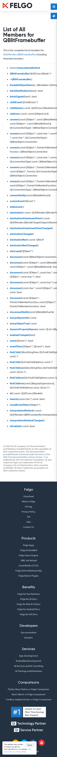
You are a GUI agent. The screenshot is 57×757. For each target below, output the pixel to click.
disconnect (16, 256)
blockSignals (17, 96)
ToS (28, 516)
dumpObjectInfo (19, 317)
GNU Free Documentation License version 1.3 (24, 457)
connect (14, 119)
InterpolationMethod (28, 67)
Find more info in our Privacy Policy (17, 750)
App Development (28, 655)
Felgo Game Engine (28, 555)
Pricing (28, 506)
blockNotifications (20, 90)
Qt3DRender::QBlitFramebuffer (19, 54)
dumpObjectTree (19, 323)
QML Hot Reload (29, 560)
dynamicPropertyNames (23, 329)
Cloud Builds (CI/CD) (28, 565)
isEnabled (15, 426)
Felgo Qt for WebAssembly (28, 570)
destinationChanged (21, 233)
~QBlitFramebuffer (20, 79)
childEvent (16, 102)
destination (16, 212)
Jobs (28, 521)
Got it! (30, 745)
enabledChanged (19, 334)
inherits (14, 399)
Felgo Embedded (28, 550)
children (14, 113)
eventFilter (16, 346)
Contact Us (28, 526)
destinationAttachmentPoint (26, 218)
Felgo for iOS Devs (29, 614)
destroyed (15, 251)
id (11, 393)
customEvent (17, 201)
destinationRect (18, 239)
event (13, 340)
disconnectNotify (19, 312)
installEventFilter (19, 404)
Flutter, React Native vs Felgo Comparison (28, 689)
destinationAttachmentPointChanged (31, 228)
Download (28, 496)
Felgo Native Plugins (28, 575)
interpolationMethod (21, 410)
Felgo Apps (28, 545)
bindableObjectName (22, 85)
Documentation (28, 632)
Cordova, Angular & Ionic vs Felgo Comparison (28, 699)
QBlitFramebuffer (19, 73)
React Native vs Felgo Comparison (28, 694)
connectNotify (17, 195)
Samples (28, 637)
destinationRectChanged (23, 245)
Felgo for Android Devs (28, 609)
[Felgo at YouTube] (41, 742)
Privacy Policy (28, 511)
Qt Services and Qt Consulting (28, 665)
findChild (15, 352)
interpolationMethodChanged (26, 420)
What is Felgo (28, 501)
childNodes (16, 108)
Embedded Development (28, 660)
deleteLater (16, 206)
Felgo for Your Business (28, 593)
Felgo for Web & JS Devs (28, 604)
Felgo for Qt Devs (28, 598)
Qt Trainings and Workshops (28, 671)
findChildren (17, 367)
